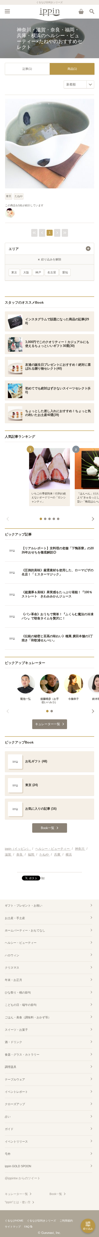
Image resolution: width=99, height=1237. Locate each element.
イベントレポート (16, 1092)
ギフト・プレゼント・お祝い (23, 905)
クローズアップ (15, 1104)
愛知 (65, 272)
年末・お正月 (13, 980)
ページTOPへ (49, 866)
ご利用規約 (66, 1220)
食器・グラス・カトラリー (22, 1054)
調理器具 (10, 1067)
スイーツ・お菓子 (16, 1029)
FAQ (27, 1226)
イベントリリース (16, 1141)
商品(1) (72, 69)
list (42, 877)
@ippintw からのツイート (22, 1178)
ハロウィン (12, 955)
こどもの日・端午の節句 (21, 1005)
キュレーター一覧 (16, 1194)
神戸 (38, 272)
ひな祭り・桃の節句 (18, 992)
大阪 (26, 272)
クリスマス (12, 967)
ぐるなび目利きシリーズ (41, 1220)
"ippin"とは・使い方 (18, 1202)
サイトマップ (13, 1226)
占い (8, 1116)
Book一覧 (56, 1194)
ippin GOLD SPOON (18, 1166)
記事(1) (27, 69)
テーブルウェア (15, 1079)
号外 (8, 1154)
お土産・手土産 (15, 918)
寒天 (8, 196)
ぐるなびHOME (14, 1220)
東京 (14, 272)
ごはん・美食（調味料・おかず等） (28, 1017)
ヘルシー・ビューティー (21, 942)
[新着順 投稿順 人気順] (79, 84)
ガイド (9, 1129)
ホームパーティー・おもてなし (25, 930)
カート (81, 11)
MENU (7, 11)
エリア (14, 249)
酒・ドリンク (13, 1042)
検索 (92, 11)
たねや (19, 196)
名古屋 (51, 272)
